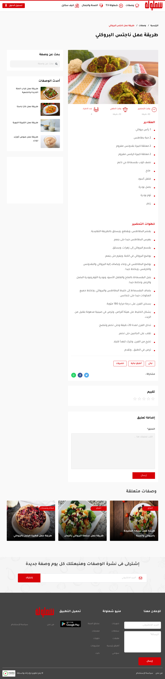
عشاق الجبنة (94, 624)
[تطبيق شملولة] (69, 624)
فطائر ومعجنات (47, 508)
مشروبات (95, 646)
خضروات (120, 363)
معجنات (96, 631)
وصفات (142, 26)
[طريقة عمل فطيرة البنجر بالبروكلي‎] (31, 521)
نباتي (150, 363)
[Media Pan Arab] (8, 673)
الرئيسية (154, 26)
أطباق (150, 508)
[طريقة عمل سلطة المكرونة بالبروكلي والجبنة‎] (134, 521)
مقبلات (115, 638)
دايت (97, 653)
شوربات (115, 624)
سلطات (115, 631)
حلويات (96, 638)
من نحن (50, 625)
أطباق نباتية (136, 363)
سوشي (115, 653)
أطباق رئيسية (113, 646)
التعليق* (151, 429)
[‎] (35, 93)
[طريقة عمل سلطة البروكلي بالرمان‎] (82, 521)
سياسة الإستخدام (19, 625)
